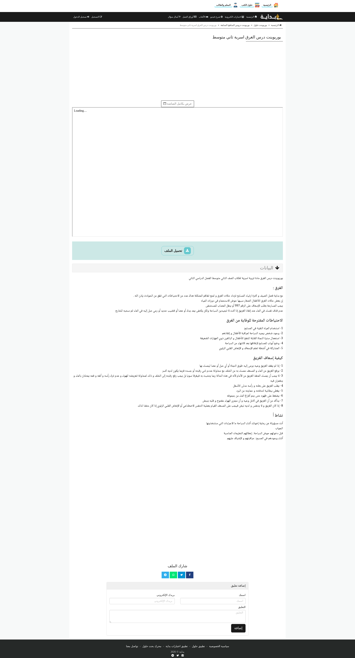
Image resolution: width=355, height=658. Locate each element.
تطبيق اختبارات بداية (177, 646)
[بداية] (272, 16)
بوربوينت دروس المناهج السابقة (235, 25)
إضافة (238, 628)
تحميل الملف (173, 251)
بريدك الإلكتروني (166, 595)
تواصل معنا (132, 646)
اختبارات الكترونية (233, 17)
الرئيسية (267, 5)
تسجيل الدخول (80, 17)
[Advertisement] (177, 71)
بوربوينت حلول (260, 25)
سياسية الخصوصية (219, 646)
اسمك (242, 595)
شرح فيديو (215, 17)
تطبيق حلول (198, 646)
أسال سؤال (173, 17)
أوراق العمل (188, 17)
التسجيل (95, 17)
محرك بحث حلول (151, 646)
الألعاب (202, 17)
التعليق (242, 607)
